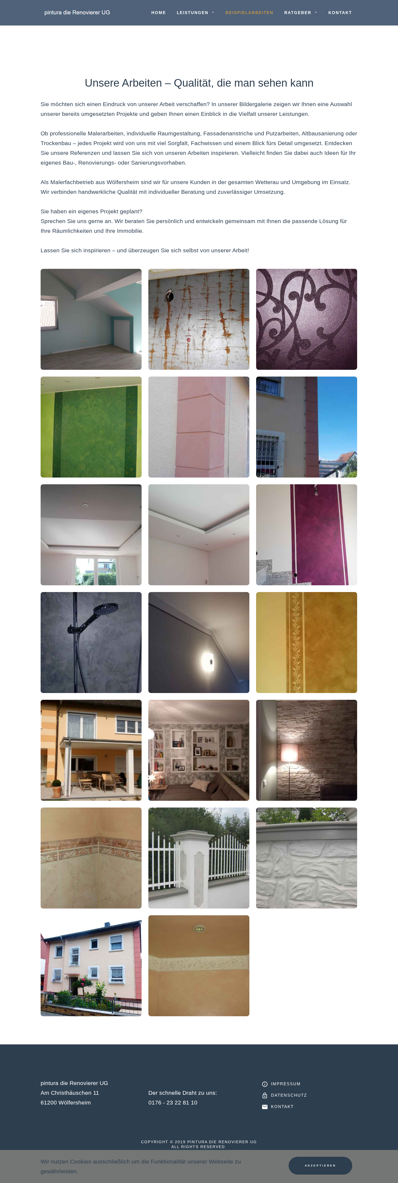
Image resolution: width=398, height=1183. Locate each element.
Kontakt (340, 12)
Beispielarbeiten (249, 12)
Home (158, 12)
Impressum (286, 1083)
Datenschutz (289, 1095)
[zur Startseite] (78, 12)
